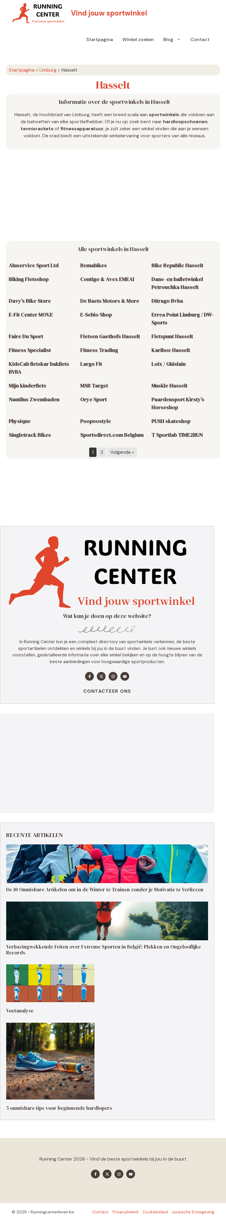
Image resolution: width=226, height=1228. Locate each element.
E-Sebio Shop (96, 314)
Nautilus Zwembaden (34, 399)
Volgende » (122, 452)
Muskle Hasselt (169, 385)
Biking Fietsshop (29, 279)
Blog (168, 39)
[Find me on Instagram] (113, 676)
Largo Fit (91, 363)
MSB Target (94, 385)
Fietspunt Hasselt (172, 336)
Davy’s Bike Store (30, 300)
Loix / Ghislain (169, 363)
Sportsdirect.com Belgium (112, 434)
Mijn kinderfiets (27, 385)
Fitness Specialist (30, 350)
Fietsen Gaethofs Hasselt (110, 336)
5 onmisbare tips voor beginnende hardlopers (59, 1108)
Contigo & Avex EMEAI (107, 279)
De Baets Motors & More (109, 300)
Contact (200, 39)
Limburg (47, 70)
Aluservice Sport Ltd (34, 265)
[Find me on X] (101, 676)
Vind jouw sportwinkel (109, 13)
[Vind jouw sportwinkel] (40, 13)
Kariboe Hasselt (171, 350)
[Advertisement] (113, 196)
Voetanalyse (20, 1010)
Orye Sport (93, 399)
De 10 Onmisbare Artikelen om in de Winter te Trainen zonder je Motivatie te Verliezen (104, 889)
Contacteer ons (107, 691)
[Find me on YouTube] (124, 676)
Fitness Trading (99, 350)
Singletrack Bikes (30, 434)
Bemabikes (93, 265)
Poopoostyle (95, 421)
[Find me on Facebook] (89, 676)
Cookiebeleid (155, 1212)
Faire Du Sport (26, 336)
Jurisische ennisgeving (193, 1212)
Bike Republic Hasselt (177, 265)
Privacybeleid (125, 1212)
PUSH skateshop (171, 421)
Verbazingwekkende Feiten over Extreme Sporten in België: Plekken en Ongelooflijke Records (103, 949)
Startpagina (99, 39)
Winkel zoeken (138, 39)
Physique (20, 421)
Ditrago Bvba (167, 300)
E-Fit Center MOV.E (31, 314)
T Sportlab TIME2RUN (177, 434)
